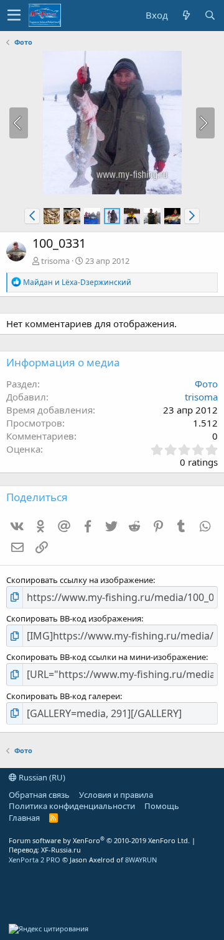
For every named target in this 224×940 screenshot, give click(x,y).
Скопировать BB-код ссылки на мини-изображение (106, 656)
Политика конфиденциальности (72, 805)
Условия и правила (116, 794)
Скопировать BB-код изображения (73, 618)
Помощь (161, 805)
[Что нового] (186, 15)
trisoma (55, 260)
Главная (24, 817)
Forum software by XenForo (99, 840)
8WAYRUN (141, 859)
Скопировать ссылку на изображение (79, 579)
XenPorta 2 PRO (34, 859)
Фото (206, 383)
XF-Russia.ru (61, 849)
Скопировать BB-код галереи (63, 696)
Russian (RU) (41, 777)
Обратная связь (39, 794)
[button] (14, 15)
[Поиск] (210, 15)
